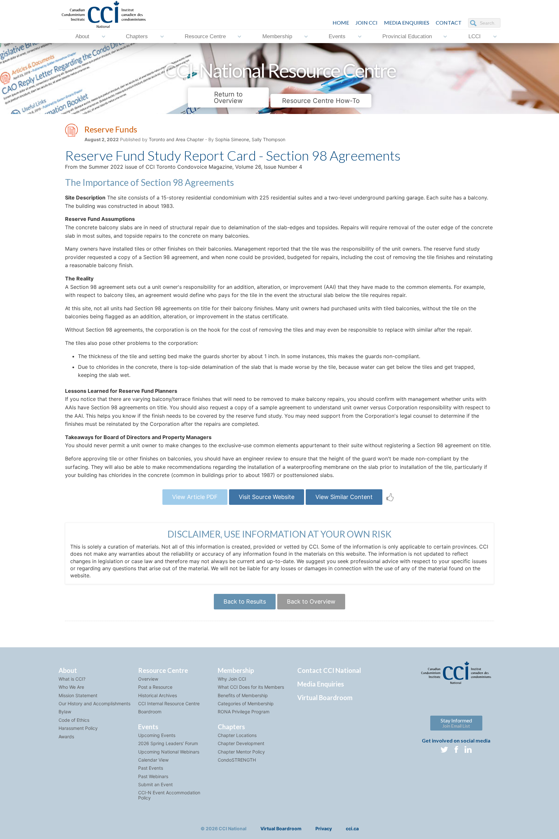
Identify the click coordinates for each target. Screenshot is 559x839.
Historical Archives (157, 695)
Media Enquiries (406, 22)
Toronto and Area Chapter (176, 139)
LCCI (474, 36)
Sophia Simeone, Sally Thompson (250, 139)
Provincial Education (407, 36)
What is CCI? (72, 679)
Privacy (323, 828)
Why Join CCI (232, 679)
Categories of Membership (246, 703)
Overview (148, 679)
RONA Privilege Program (243, 711)
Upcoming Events (156, 735)
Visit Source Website (266, 496)
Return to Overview (228, 97)
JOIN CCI (367, 22)
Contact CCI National (329, 670)
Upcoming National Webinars (168, 751)
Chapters (137, 36)
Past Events (150, 768)
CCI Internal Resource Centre (169, 703)
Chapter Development (241, 743)
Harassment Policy (78, 728)
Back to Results (245, 601)
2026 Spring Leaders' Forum (168, 743)
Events (337, 36)
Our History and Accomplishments (94, 703)
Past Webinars (153, 776)
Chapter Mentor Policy (241, 751)
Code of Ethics (74, 720)
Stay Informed (456, 723)
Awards (66, 736)
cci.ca (352, 828)
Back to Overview (311, 601)
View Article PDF (195, 496)
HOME (341, 22)
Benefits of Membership (243, 695)
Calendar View (153, 760)
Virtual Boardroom (325, 697)
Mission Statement (78, 695)
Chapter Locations (237, 735)
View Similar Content (344, 496)
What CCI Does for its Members (251, 687)
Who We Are (71, 687)
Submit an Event (155, 784)
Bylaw (65, 711)
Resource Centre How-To (321, 101)
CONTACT (449, 22)
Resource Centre (205, 36)
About (82, 36)
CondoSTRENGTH (237, 760)
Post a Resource (155, 687)
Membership (277, 36)
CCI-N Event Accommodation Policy (169, 795)
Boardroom (149, 711)
